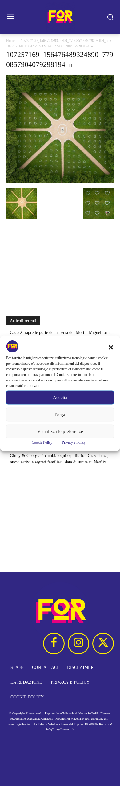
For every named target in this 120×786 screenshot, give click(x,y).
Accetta (60, 397)
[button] (111, 347)
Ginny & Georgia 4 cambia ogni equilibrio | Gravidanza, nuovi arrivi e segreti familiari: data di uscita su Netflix (59, 458)
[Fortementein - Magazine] (60, 17)
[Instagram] (78, 643)
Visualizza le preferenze (60, 431)
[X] (103, 643)
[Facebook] (54, 643)
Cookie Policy (42, 442)
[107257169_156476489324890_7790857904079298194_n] (60, 181)
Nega (60, 414)
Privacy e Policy (74, 442)
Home (10, 41)
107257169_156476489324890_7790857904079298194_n (64, 41)
